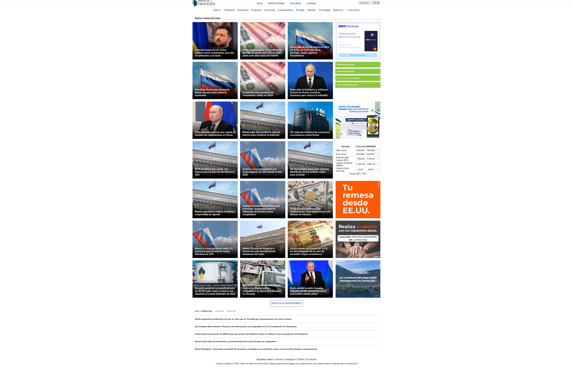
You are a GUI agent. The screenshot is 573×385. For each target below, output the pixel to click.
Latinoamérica (285, 10)
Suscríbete (295, 3)
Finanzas (256, 10)
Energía (300, 10)
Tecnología (324, 10)
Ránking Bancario (346, 64)
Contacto (311, 3)
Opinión (311, 10)
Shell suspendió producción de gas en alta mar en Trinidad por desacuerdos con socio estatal (243, 319)
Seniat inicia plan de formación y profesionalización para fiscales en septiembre (236, 341)
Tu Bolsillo (229, 10)
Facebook (311, 359)
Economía (269, 10)
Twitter (301, 359)
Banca (217, 10)
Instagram (290, 359)
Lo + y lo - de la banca (348, 78)
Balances (338, 10)
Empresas (243, 10)
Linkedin (279, 359)
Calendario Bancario (347, 85)
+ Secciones (352, 10)
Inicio (259, 3)
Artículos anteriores (286, 303)
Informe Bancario (345, 71)
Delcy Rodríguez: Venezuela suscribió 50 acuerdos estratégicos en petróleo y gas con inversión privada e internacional (256, 349)
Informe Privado (276, 3)
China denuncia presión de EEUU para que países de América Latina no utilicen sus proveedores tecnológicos (251, 334)
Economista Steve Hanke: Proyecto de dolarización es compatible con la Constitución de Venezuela (246, 326)
